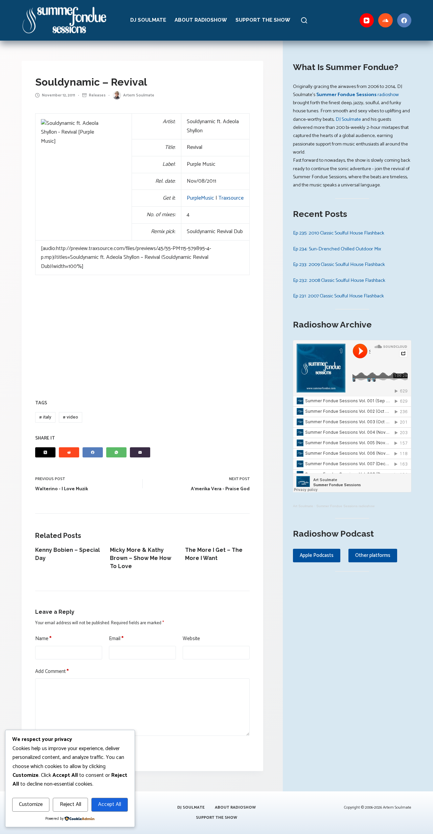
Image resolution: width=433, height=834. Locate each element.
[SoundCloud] (385, 20)
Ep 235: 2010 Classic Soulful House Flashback (338, 233)
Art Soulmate (303, 506)
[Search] (304, 20)
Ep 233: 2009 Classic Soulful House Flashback (339, 265)
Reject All (70, 804)
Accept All (109, 804)
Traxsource (231, 198)
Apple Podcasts (317, 555)
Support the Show (262, 20)
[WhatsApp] (116, 452)
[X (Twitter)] (45, 452)
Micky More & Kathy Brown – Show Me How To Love (140, 558)
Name (43, 639)
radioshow (357, 95)
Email (116, 639)
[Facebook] (404, 20)
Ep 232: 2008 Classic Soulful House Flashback (339, 280)
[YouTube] (367, 20)
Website (191, 639)
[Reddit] (69, 452)
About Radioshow (201, 20)
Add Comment (52, 672)
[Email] (140, 452)
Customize (31, 804)
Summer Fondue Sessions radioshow (345, 506)
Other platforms (372, 555)
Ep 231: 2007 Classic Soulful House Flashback (338, 296)
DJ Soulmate (148, 20)
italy (45, 417)
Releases (97, 95)
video (70, 417)
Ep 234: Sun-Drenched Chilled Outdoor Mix (337, 249)
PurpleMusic (200, 198)
